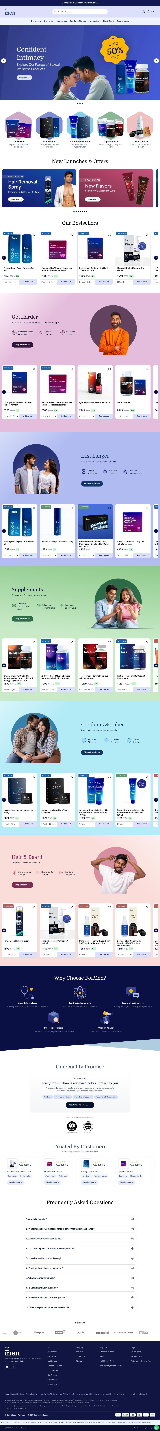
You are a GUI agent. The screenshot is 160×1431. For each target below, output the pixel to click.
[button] (77, 103)
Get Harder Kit (124, 1394)
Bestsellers (36, 21)
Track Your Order (107, 1352)
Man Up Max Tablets (48, 1394)
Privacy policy (136, 1352)
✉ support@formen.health (111, 1366)
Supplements (123, 21)
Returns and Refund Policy (141, 1361)
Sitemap (79, 1361)
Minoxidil (72, 1394)
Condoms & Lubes (78, 21)
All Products (52, 1384)
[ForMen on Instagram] (13, 1366)
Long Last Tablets (62, 1394)
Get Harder (49, 21)
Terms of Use (136, 1356)
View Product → (15, 1182)
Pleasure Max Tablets (17, 1394)
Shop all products (22, 345)
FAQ (102, 1356)
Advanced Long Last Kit (84, 1394)
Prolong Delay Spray (32, 1394)
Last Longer (62, 21)
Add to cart (28, 282)
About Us (79, 1352)
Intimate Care (94, 21)
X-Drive (115, 1394)
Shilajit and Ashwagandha (139, 1394)
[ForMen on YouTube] (7, 1366)
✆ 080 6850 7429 (107, 1361)
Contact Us (80, 1356)
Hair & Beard (108, 21)
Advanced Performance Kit (102, 1394)
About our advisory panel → (80, 1105)
